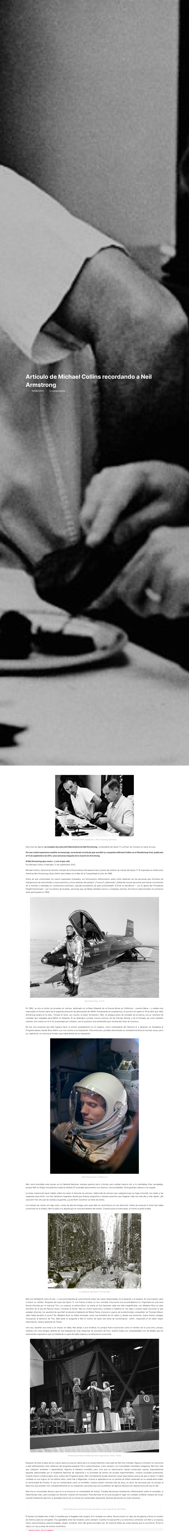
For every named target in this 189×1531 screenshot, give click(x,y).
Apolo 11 (117, 847)
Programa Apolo (33, 1030)
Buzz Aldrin (55, 873)
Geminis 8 (132, 1027)
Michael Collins (125, 852)
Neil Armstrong (90, 847)
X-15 (52, 1021)
